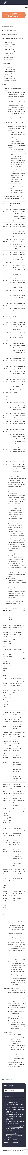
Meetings (10, 1079)
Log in (17, 1152)
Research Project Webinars (10, 1139)
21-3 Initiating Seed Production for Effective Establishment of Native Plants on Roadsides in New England (15, 1105)
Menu (26, 7)
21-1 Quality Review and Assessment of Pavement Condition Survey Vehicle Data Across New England (15, 1121)
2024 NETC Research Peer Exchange (12, 1100)
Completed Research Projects (11, 1102)
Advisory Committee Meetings (11, 1142)
